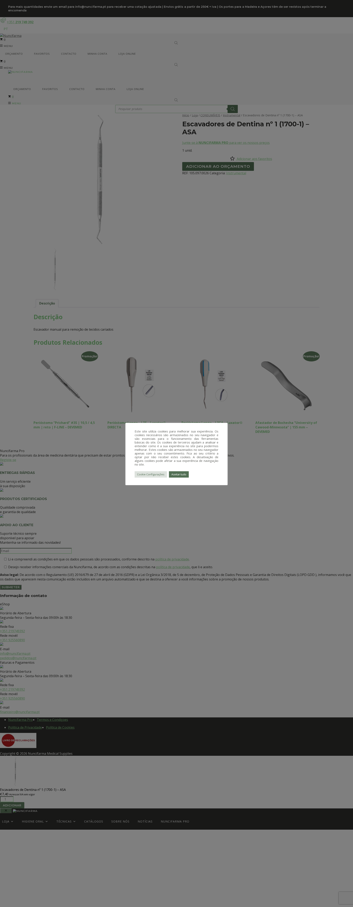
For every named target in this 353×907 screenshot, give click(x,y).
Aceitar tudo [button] (178, 474)
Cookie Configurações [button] (150, 474)
